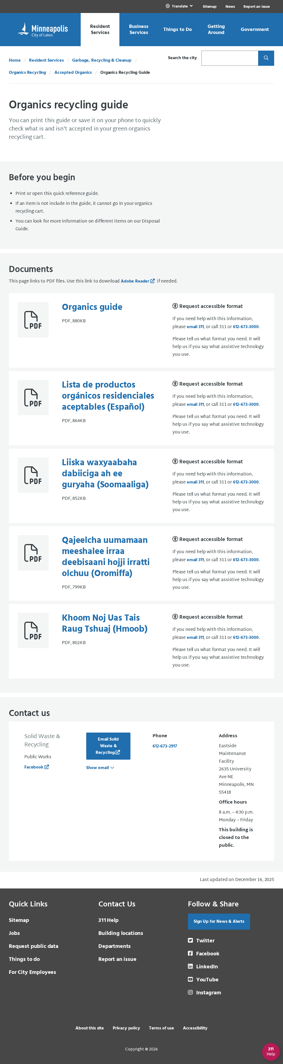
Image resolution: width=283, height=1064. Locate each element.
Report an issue (117, 959)
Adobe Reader (135, 281)
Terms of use (161, 1028)
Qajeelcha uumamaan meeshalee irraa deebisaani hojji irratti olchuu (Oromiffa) (106, 557)
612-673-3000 (246, 327)
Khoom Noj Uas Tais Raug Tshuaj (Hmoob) (105, 623)
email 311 (195, 327)
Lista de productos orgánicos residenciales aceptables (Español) (108, 396)
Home (14, 60)
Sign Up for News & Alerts (219, 921)
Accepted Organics (73, 72)
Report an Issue (256, 7)
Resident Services (46, 60)
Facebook (33, 767)
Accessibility (195, 1028)
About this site (89, 1028)
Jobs (14, 933)
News (230, 7)
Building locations (120, 933)
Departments (114, 946)
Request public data (33, 946)
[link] (179, 6)
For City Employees (32, 972)
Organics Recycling (27, 72)
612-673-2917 (165, 746)
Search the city (182, 58)
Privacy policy (126, 1028)
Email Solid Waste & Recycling (107, 746)
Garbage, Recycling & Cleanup (102, 60)
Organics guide (92, 307)
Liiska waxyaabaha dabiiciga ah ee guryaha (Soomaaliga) (105, 474)
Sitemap (210, 7)
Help (108, 920)
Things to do (24, 959)
